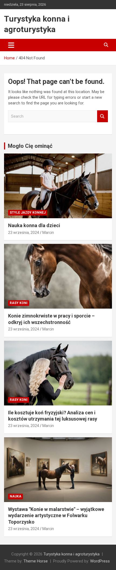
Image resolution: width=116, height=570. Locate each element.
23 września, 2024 (23, 232)
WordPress (100, 561)
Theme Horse (35, 561)
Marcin (48, 232)
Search (102, 116)
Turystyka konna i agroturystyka (71, 554)
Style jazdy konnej (28, 212)
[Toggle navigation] (11, 45)
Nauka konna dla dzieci (34, 225)
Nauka (15, 496)
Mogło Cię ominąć (30, 146)
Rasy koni (19, 303)
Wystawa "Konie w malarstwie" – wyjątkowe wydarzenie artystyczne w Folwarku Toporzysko (56, 515)
